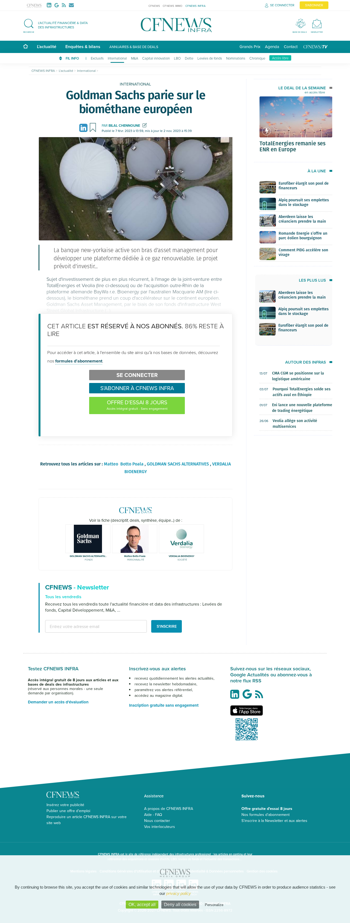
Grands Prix (250, 46)
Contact (291, 46)
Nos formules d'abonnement (265, 814)
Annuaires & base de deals (133, 46)
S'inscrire (167, 626)
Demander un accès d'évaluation (58, 702)
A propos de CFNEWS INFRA (168, 808)
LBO (177, 58)
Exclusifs (97, 58)
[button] (58, 25)
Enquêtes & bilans (82, 46)
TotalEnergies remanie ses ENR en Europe (292, 146)
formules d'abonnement (78, 361)
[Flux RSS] (65, 5)
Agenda (272, 46)
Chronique (257, 58)
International (117, 58)
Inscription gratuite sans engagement (164, 705)
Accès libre (280, 57)
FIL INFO (73, 58)
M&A (134, 58)
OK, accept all (142, 904)
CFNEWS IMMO (172, 6)
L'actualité (46, 46)
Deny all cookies (180, 904)
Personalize (214, 905)
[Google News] (57, 5)
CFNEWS (154, 6)
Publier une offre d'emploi (68, 810)
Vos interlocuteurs (159, 826)
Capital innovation (156, 58)
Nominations (235, 58)
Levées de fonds (209, 58)
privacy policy (178, 893)
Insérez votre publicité (65, 804)
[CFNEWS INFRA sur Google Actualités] (249, 696)
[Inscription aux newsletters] (71, 5)
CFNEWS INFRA (195, 6)
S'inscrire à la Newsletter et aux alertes (274, 820)
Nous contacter (157, 820)
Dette (189, 58)
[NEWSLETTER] (317, 23)
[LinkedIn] (50, 5)
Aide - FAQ (153, 814)
